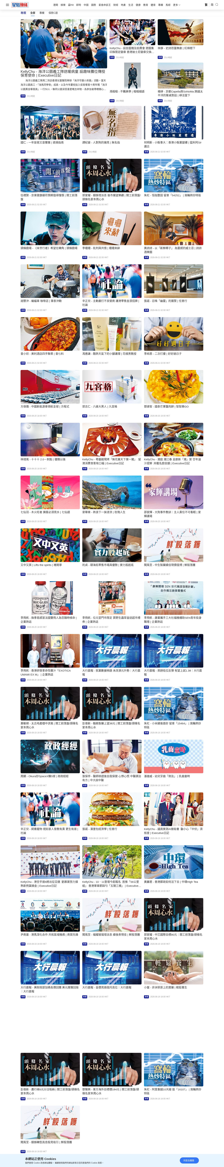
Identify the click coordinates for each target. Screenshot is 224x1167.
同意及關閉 (188, 1160)
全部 (32, 13)
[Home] (20, 4)
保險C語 (53, 13)
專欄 (41, 13)
